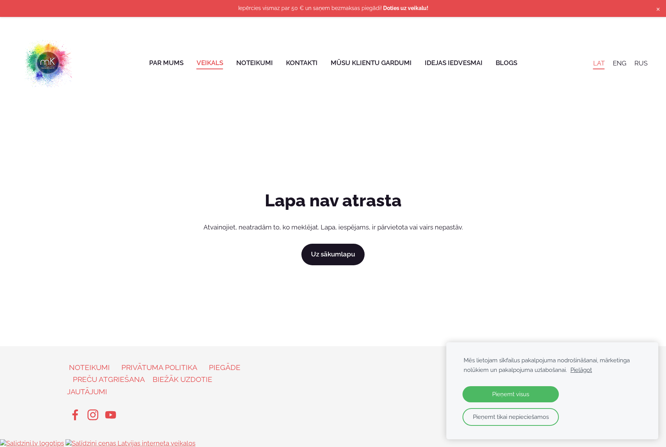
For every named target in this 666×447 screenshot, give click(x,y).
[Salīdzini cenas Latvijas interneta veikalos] (130, 443)
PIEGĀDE (224, 367)
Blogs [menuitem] (506, 63)
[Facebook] (75, 415)
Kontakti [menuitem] (302, 63)
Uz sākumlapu (333, 254)
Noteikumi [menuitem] (254, 63)
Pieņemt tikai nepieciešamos (511, 417)
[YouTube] (111, 415)
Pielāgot (581, 370)
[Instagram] (93, 415)
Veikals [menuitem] (210, 63)
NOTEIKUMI (89, 367)
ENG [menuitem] (619, 63)
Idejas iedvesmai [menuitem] (454, 63)
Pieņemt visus (510, 394)
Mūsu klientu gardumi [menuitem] (371, 63)
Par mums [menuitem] (166, 63)
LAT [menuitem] (599, 63)
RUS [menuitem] (641, 63)
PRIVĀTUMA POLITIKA (159, 367)
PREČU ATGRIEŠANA (109, 379)
